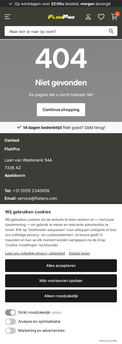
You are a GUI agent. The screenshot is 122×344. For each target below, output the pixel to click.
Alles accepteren (61, 265)
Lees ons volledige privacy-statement (35, 253)
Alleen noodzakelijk (61, 296)
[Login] (88, 17)
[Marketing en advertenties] (10, 331)
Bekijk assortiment (8, 16)
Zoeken (111, 31)
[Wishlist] (101, 17)
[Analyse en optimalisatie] (10, 321)
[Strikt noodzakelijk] (10, 312)
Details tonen (79, 253)
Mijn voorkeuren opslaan (61, 280)
